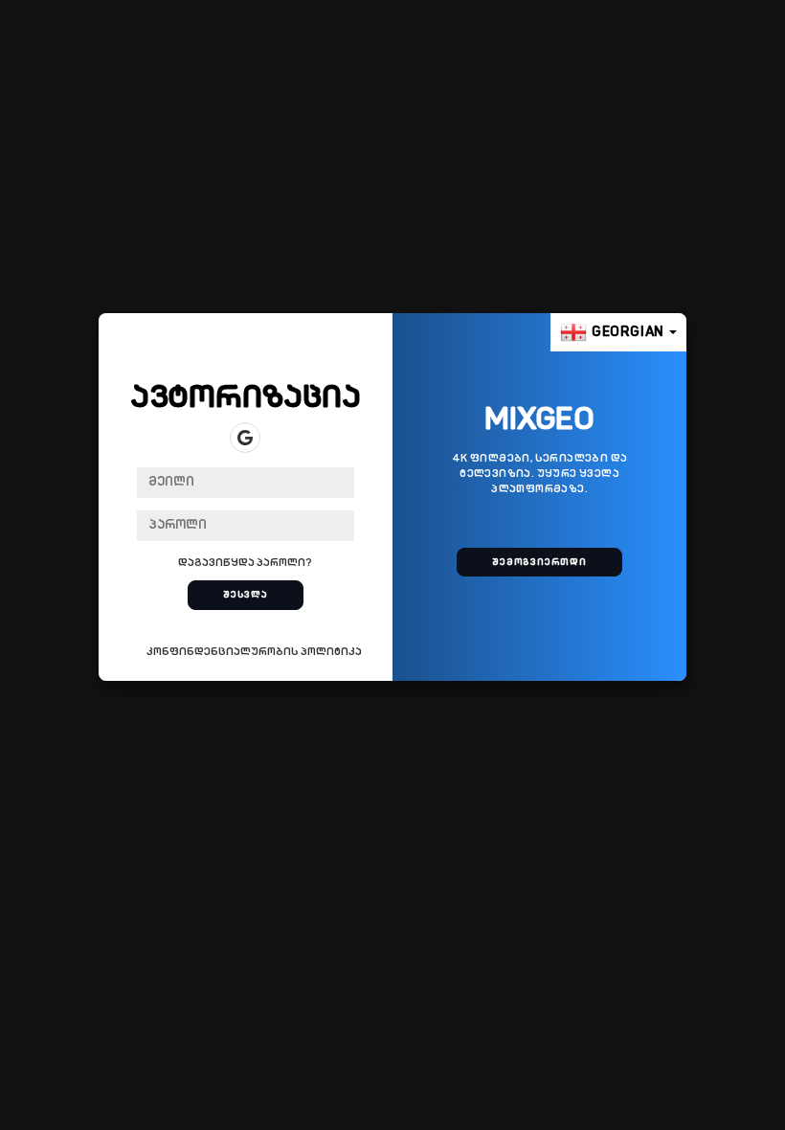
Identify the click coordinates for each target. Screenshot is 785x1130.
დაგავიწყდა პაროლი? (245, 563)
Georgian (628, 333)
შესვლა (245, 595)
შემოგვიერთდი (539, 562)
